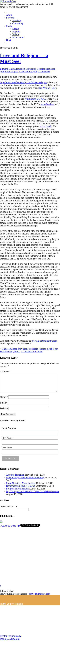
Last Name (7, 447)
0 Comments (44, 71)
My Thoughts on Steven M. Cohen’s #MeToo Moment (32, 491)
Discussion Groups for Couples (29, 68)
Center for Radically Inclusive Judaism (10, 637)
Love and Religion (28, 71)
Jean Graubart (47, 104)
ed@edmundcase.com (39, 593)
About (9, 15)
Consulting (17, 23)
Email (4, 402)
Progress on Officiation (17, 488)
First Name (7, 438)
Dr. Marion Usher (47, 88)
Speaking (16, 20)
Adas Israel (45, 126)
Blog (8, 40)
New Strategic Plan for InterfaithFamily (25, 477)
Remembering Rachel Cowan (20, 486)
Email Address (9, 428)
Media (9, 26)
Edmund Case (7, 68)
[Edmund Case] (8, 1)
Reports (16, 31)
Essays (15, 28)
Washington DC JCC (34, 98)
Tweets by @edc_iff (10, 526)
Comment (5, 371)
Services (10, 17)
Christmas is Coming (32, 351)
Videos (15, 34)
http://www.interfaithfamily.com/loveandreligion (23, 82)
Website (4, 408)
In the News (18, 37)
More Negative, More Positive (21, 483)
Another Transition (15, 474)
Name (4, 397)
